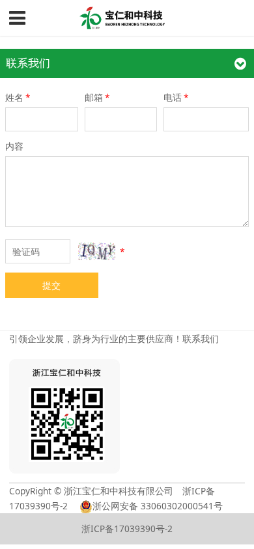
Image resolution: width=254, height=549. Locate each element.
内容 (14, 146)
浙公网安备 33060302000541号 (157, 506)
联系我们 (200, 338)
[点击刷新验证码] (96, 251)
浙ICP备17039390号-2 (127, 528)
